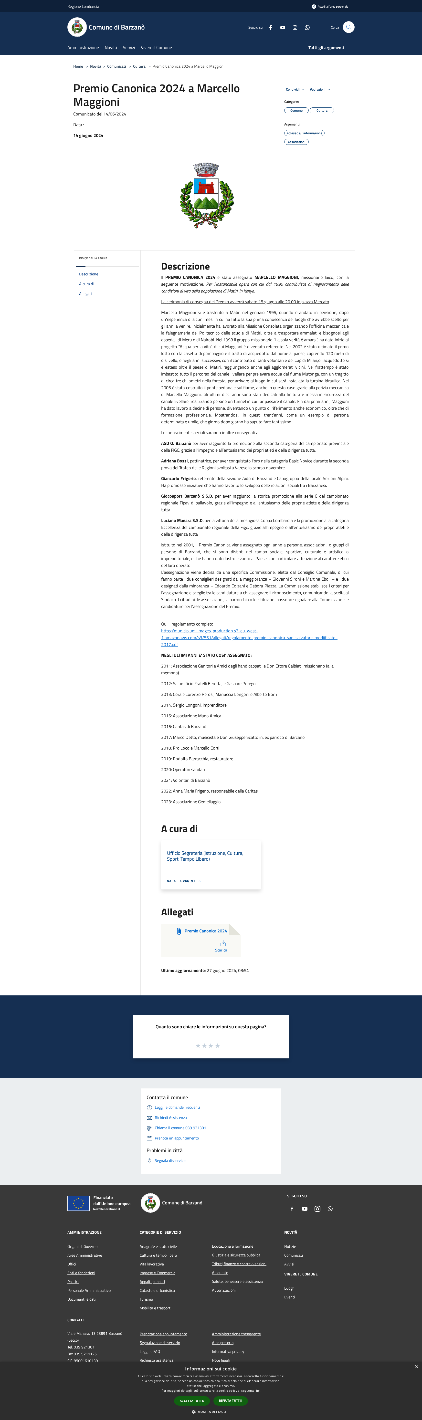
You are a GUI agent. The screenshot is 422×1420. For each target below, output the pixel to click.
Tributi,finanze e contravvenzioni (239, 1264)
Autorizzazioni (224, 1290)
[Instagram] (293, 27)
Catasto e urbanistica (157, 1290)
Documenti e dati (81, 1299)
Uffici (71, 1264)
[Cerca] (349, 27)
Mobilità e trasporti (155, 1308)
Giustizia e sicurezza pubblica (236, 1255)
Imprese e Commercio (157, 1273)
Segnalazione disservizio (160, 1343)
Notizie (290, 1246)
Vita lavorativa (152, 1264)
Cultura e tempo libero (158, 1255)
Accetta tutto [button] (192, 1401)
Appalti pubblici (152, 1281)
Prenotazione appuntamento (163, 1334)
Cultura (139, 66)
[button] (211, 1411)
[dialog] (211, 1391)
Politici (73, 1281)
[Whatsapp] (305, 27)
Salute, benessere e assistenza (237, 1281)
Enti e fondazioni (81, 1273)
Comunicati (116, 66)
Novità (95, 66)
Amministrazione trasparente (236, 1334)
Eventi (289, 1297)
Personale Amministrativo (89, 1290)
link (257, 1391)
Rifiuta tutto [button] (230, 1401)
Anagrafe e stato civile (158, 1246)
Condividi (293, 89)
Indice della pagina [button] (93, 258)
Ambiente (220, 1272)
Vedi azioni (318, 89)
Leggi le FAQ (150, 1351)
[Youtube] (281, 27)
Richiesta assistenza (156, 1360)
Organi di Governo (82, 1246)
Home (78, 66)
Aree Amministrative (84, 1255)
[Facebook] (269, 27)
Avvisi (289, 1264)
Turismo (146, 1299)
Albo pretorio (222, 1343)
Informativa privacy (228, 1351)
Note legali (221, 1360)
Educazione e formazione (232, 1246)
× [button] (416, 1367)
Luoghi (289, 1288)
